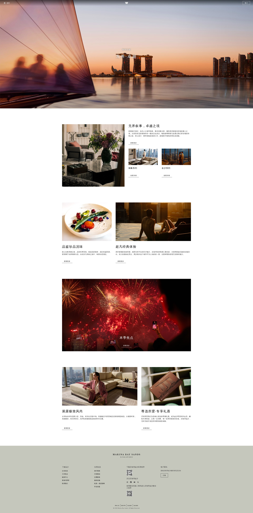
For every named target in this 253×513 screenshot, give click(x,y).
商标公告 (117, 505)
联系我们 (65, 483)
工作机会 (65, 474)
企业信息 (65, 471)
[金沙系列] (176, 158)
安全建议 (129, 505)
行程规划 (97, 474)
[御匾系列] (143, 158)
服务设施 (97, 480)
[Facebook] (131, 482)
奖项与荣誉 (65, 480)
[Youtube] (135, 482)
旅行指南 (97, 471)
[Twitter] (138, 482)
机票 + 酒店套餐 (99, 483)
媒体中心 (65, 477)
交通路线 (97, 477)
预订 (246, 3)
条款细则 (136, 505)
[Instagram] (127, 482)
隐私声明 (123, 505)
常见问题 (97, 486)
